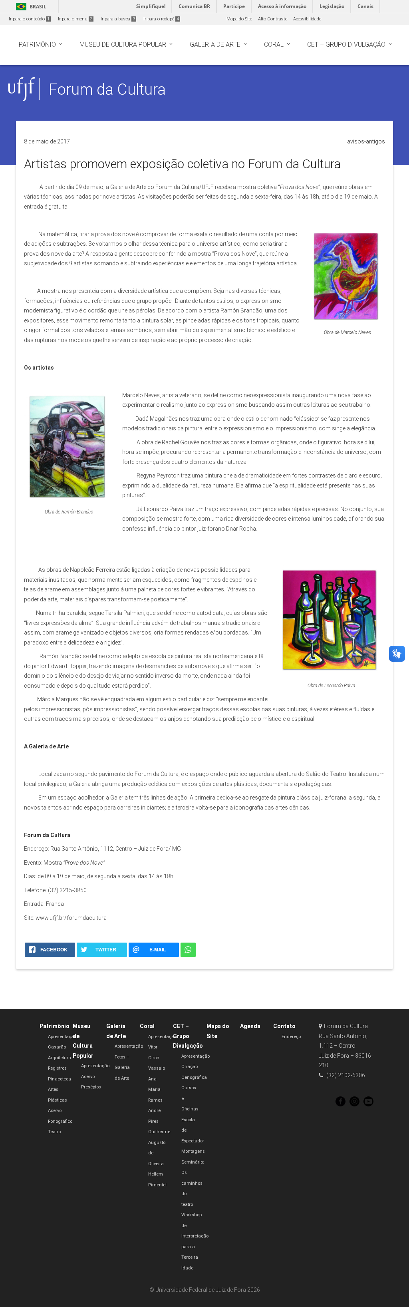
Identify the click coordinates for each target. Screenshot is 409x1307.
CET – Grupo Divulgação (188, 1036)
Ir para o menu (75, 19)
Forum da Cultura (107, 89)
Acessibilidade (307, 19)
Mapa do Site (239, 19)
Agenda (250, 1026)
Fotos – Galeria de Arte (122, 1067)
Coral (147, 1026)
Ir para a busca (118, 19)
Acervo (88, 1076)
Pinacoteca (59, 1079)
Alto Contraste (272, 19)
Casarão (57, 1047)
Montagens (193, 1151)
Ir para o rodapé (161, 19)
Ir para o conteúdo (29, 19)
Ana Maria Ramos (155, 1089)
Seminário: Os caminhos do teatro (192, 1183)
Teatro (54, 1131)
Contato (284, 1026)
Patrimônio (54, 1026)
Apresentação (62, 1036)
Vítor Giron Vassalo (156, 1057)
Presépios (91, 1087)
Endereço (291, 1036)
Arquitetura (59, 1057)
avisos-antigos (366, 141)
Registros (57, 1068)
